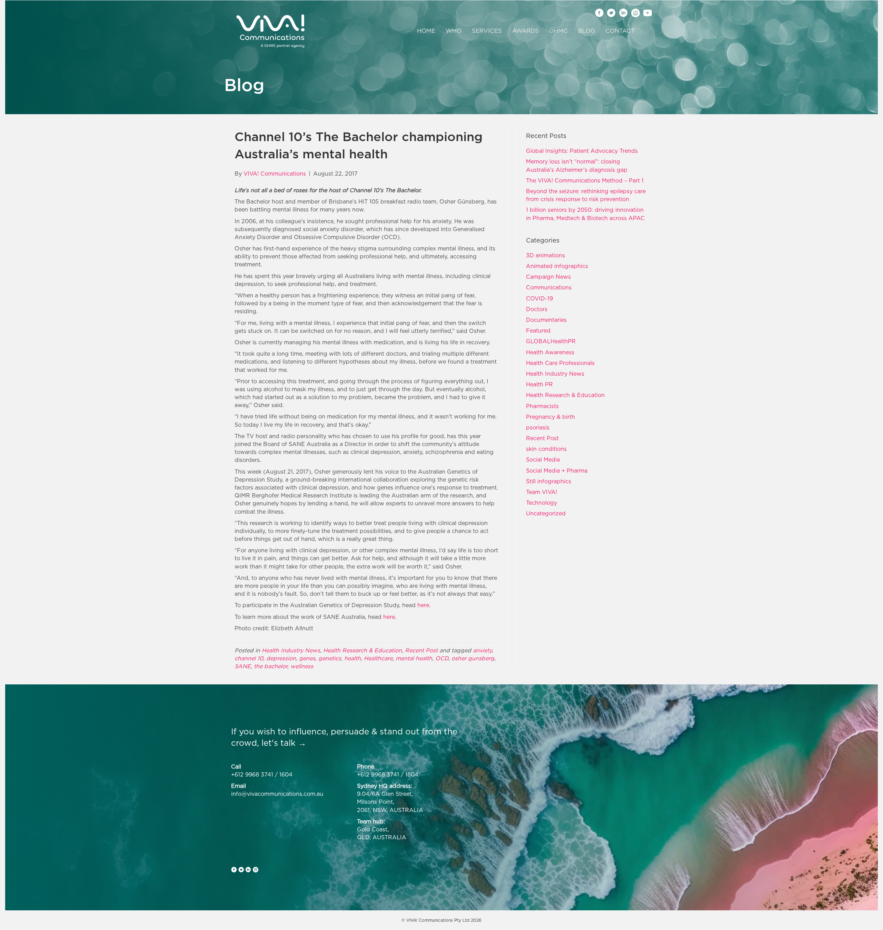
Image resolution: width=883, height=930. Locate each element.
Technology (541, 502)
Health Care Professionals (560, 363)
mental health (414, 658)
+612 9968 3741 (252, 774)
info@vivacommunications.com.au (277, 794)
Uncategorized (546, 513)
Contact (620, 31)
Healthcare (378, 658)
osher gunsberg (473, 658)
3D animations (545, 255)
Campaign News (548, 277)
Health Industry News (291, 650)
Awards (525, 31)
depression (281, 658)
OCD (441, 658)
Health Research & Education (362, 650)
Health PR (539, 384)
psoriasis (537, 427)
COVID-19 (539, 298)
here (423, 605)
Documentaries (546, 320)
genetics (329, 658)
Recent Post (421, 650)
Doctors (536, 309)
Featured (538, 330)
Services (487, 31)
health (352, 658)
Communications (549, 287)
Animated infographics (557, 266)
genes (307, 658)
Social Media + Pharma (556, 470)
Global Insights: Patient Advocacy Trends (582, 151)
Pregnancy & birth (550, 417)
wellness (301, 666)
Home (426, 31)
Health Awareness (550, 352)
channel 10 (249, 658)
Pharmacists (542, 406)
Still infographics (548, 481)
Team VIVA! (541, 492)
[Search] (644, 31)
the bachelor (270, 666)
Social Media (543, 459)
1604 (285, 774)
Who (454, 31)
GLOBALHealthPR (551, 341)
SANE (243, 666)
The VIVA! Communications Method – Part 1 (585, 180)
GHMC (558, 31)
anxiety (482, 650)
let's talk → (283, 742)
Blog (586, 31)
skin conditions (546, 449)
